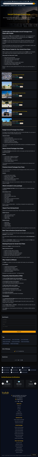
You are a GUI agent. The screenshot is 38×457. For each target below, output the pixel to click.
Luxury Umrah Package (24, 339)
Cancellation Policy (19, 413)
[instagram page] (20, 360)
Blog (24, 5)
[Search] (34, 3)
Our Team (19, 408)
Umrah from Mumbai (19, 449)
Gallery (19, 410)
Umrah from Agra (19, 447)
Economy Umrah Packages (19, 433)
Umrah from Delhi (19, 442)
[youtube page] (28, 1)
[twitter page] (25, 1)
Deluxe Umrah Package (15, 339)
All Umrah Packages (6, 343)
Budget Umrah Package (6, 341)
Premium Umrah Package (7, 339)
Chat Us (34, 454)
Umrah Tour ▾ (7, 5)
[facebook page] (24, 1)
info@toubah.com (16, 1)
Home (2, 5)
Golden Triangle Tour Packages (19, 419)
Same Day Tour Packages (19, 421)
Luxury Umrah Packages (19, 430)
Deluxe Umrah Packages (19, 428)
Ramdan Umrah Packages (14, 343)
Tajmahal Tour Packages (19, 422)
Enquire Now (19, 331)
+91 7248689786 (8, 1)
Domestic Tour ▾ (14, 5)
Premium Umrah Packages (19, 427)
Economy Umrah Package (16, 341)
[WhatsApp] (23, 1)
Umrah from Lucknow (19, 444)
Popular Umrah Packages (25, 341)
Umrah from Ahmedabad (19, 450)
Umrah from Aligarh (19, 452)
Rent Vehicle (20, 5)
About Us (19, 407)
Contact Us (19, 405)
